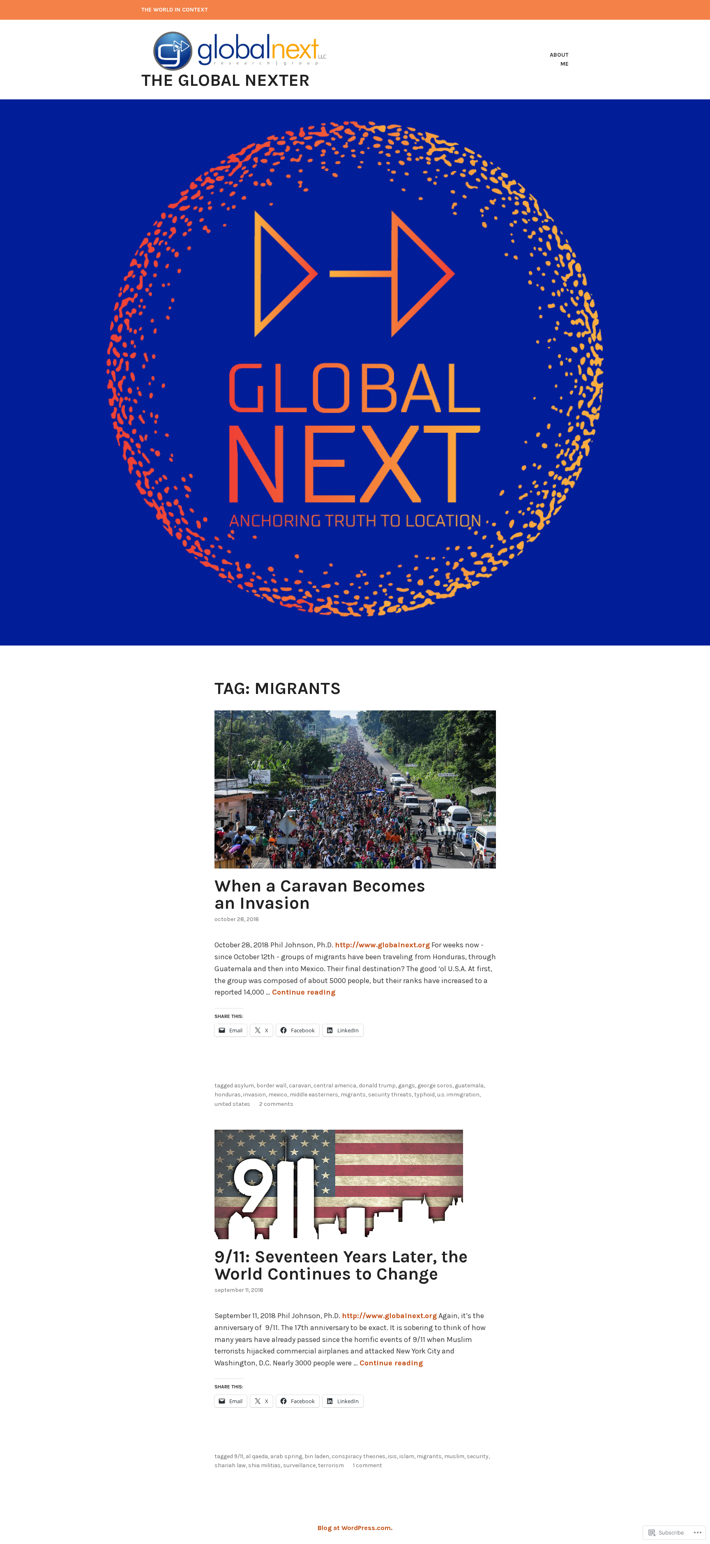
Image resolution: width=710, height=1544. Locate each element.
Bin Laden (316, 1456)
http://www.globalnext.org (382, 944)
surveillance (299, 1465)
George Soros (434, 1085)
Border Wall (271, 1085)
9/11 (238, 1456)
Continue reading (303, 992)
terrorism (331, 1465)
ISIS (392, 1456)
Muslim (454, 1456)
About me (559, 59)
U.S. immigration (458, 1094)
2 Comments (276, 1104)
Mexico (277, 1094)
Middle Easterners (314, 1094)
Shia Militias (264, 1465)
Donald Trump (377, 1085)
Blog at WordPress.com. (355, 1528)
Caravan (300, 1085)
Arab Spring (286, 1456)
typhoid (424, 1094)
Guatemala (469, 1085)
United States (232, 1104)
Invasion (254, 1094)
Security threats (390, 1094)
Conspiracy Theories (358, 1456)
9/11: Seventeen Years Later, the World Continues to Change (341, 1265)
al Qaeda (257, 1456)
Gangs (406, 1085)
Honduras (227, 1094)
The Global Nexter (225, 80)
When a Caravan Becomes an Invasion (319, 894)
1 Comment (367, 1465)
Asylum (244, 1085)
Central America (335, 1085)
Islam (406, 1456)
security (478, 1456)
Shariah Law (230, 1465)
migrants (353, 1094)
